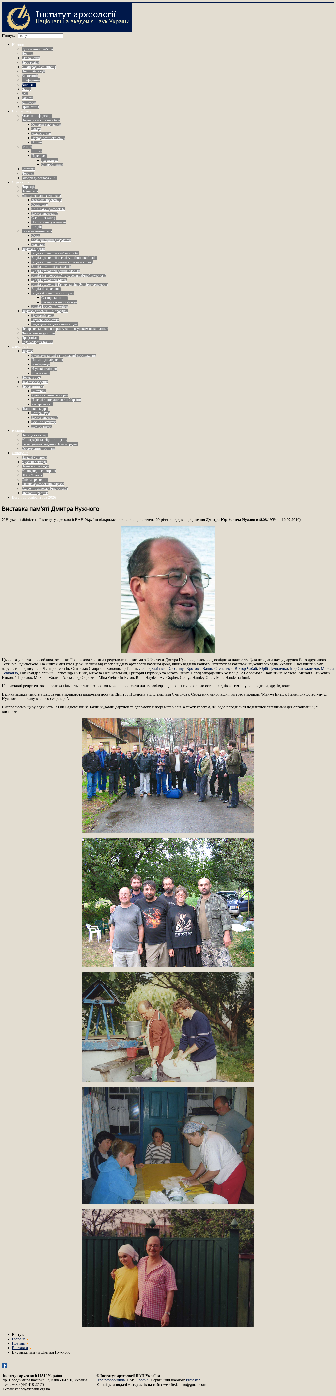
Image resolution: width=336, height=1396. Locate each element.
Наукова (27, 351)
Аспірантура (40, 413)
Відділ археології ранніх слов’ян (55, 271)
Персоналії (39, 156)
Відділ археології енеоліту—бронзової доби (64, 258)
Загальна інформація (37, 116)
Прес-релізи (30, 62)
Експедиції (30, 76)
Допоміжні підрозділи (38, 333)
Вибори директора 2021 (39, 178)
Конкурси (29, 102)
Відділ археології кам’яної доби (55, 253)
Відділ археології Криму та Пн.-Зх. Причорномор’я (69, 284)
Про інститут (22, 111)
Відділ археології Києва (49, 280)
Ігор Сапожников (304, 668)
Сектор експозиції (54, 298)
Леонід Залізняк (152, 668)
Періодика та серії (35, 435)
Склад (35, 235)
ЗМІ (25, 93)
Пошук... (9, 36)
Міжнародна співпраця (39, 67)
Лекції (26, 89)
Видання (19, 431)
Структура (20, 182)
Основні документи (46, 124)
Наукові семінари (44, 369)
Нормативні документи (48, 222)
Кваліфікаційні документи (51, 240)
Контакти (28, 169)
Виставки (29, 85)
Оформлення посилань (38, 448)
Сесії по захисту (43, 218)
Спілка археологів (35, 480)
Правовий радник (35, 493)
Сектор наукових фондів (59, 302)
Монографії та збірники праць (44, 440)
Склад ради (39, 204)
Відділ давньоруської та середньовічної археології (68, 275)
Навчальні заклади (35, 466)
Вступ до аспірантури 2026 (34, 497)
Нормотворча (31, 377)
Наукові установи (34, 457)
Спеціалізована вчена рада (41, 195)
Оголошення (31, 58)
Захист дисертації (44, 213)
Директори (49, 160)
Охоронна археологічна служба (45, 488)
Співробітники (52, 164)
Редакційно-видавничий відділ (54, 324)
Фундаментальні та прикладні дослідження (63, 355)
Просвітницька (33, 386)
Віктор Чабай (246, 668)
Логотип (28, 173)
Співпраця (20, 453)
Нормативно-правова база (41, 120)
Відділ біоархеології (46, 289)
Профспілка (30, 338)
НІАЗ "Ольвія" (32, 475)
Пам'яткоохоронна (35, 382)
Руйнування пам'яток (37, 49)
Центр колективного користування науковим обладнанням (65, 329)
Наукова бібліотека (45, 320)
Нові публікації (33, 71)
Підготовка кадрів (35, 409)
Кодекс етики (41, 133)
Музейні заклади (34, 462)
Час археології (42, 404)
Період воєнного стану (48, 138)
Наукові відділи (33, 249)
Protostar (192, 1380)
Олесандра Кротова (184, 668)
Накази (36, 142)
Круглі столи (40, 373)
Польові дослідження (47, 360)
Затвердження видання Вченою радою (50, 444)
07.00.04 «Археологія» (48, 209)
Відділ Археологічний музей (52, 293)
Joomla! (143, 1380)
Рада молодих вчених (37, 342)
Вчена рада (30, 191)
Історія (27, 147)
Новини (18, 45)
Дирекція (28, 187)
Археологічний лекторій (49, 395)
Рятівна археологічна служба (43, 484)
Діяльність (20, 346)
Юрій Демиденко (273, 668)
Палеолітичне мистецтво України (56, 400)
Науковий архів (42, 315)
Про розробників (110, 1380)
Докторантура (41, 426)
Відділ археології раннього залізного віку (62, 262)
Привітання (30, 107)
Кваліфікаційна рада (37, 231)
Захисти (27, 98)
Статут (36, 129)
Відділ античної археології (51, 266)
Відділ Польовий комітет (49, 306)
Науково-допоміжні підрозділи (45, 311)
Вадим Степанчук (217, 668)
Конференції (31, 80)
